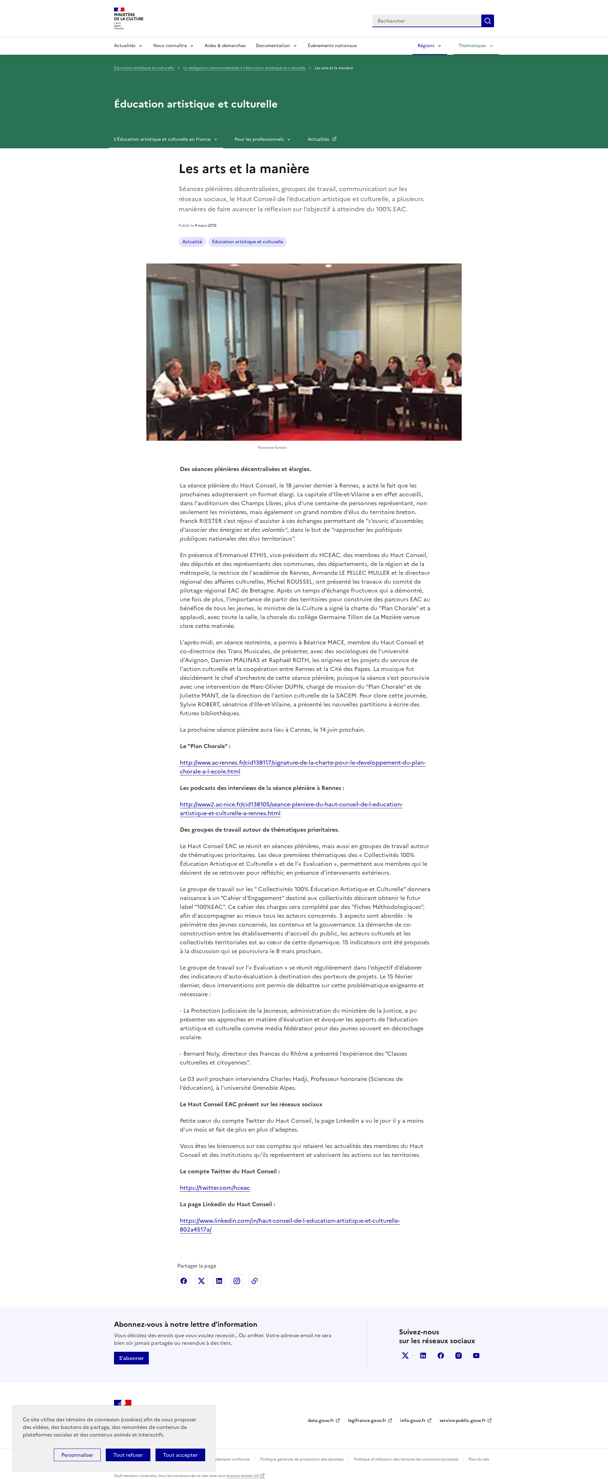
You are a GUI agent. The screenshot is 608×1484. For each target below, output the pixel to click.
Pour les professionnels (259, 139)
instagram (458, 1355)
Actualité (192, 242)
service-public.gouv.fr (463, 1420)
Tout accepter (180, 1455)
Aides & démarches (225, 45)
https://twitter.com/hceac (215, 1187)
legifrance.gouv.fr (367, 1420)
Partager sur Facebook (183, 1281)
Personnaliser (77, 1455)
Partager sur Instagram (237, 1281)
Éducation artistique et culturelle (144, 68)
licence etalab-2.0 (243, 1476)
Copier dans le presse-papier (254, 1281)
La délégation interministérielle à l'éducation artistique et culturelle (244, 68)
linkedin (423, 1355)
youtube (476, 1355)
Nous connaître (170, 45)
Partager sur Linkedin (219, 1281)
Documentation (273, 45)
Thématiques (472, 45)
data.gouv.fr (321, 1420)
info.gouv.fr (413, 1420)
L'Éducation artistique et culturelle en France (162, 139)
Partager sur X (201, 1281)
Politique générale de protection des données (302, 1459)
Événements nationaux (332, 45)
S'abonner (131, 1358)
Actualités (125, 45)
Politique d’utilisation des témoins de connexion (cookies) (406, 1459)
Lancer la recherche (487, 21)
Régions (426, 45)
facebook (440, 1355)
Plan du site (479, 1459)
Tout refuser (128, 1455)
